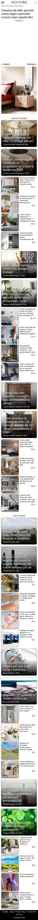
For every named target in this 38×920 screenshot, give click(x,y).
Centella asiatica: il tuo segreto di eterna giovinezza (18, 826)
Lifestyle (6, 542)
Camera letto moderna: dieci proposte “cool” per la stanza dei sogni (27, 498)
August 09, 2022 (21, 304)
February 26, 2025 (21, 144)
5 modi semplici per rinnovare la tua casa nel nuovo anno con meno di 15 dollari (27, 579)
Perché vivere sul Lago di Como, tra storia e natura (27, 858)
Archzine (19, 914)
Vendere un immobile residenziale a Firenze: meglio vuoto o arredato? (27, 747)
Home (3, 6)
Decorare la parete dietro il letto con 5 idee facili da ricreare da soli (27, 181)
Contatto (5, 912)
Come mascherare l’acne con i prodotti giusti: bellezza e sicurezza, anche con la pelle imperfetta (27, 617)
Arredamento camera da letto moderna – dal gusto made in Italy (27, 349)
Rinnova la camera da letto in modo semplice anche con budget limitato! (18, 267)
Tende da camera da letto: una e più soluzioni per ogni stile (27, 461)
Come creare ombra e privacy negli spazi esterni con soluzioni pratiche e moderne (18, 533)
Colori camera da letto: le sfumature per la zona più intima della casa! (27, 367)
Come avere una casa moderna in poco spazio (26, 708)
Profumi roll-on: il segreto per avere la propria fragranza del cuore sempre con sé (17, 562)
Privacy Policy (20, 912)
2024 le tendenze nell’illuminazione (27, 875)
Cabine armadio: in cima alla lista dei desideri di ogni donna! (27, 480)
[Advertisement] (19, 41)
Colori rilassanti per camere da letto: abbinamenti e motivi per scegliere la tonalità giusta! (27, 331)
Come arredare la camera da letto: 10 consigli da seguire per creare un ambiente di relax (18, 425)
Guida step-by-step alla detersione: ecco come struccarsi (27, 728)
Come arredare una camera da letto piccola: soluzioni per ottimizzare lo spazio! (27, 313)
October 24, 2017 (21, 435)
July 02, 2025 (14, 673)
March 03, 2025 (13, 702)
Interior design (9, 6)
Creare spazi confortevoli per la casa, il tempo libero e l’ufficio (27, 896)
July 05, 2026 (14, 542)
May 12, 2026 (14, 571)
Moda (5, 702)
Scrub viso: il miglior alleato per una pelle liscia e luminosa (17, 666)
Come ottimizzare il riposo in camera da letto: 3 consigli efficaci (18, 137)
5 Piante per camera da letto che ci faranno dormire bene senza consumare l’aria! (19, 296)
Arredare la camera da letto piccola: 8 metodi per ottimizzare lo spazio (27, 200)
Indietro (6, 64)
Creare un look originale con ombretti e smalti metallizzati (19, 695)
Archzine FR (31, 912)
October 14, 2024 (16, 804)
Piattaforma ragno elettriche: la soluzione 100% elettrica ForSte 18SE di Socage (27, 634)
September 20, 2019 (22, 407)
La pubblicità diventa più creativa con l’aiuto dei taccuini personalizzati (18, 795)
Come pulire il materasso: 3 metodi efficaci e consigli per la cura (27, 218)
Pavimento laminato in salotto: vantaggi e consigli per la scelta (28, 597)
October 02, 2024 (16, 833)
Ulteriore (31, 64)
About (12, 912)
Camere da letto (18, 6)
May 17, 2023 (20, 276)
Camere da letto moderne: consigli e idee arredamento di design (16, 398)
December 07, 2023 (22, 173)
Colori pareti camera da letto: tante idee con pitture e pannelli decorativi (26, 444)
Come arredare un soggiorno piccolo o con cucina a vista (27, 764)
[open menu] (2, 2)
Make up (6, 673)
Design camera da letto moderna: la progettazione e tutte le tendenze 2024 (18, 164)
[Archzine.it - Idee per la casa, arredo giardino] (19, 2)
